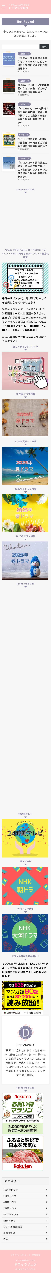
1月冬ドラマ (9, 1196)
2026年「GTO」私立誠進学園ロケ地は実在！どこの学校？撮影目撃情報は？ (33, 88)
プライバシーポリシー (19, 1255)
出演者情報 (9, 1232)
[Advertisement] (25, 220)
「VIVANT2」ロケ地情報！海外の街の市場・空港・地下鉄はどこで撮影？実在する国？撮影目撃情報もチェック (33, 115)
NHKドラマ (9, 1220)
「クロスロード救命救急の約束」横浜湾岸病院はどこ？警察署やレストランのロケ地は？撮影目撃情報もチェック (32, 169)
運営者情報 (36, 1255)
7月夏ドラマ (9, 1208)
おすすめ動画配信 (12, 1226)
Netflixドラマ (10, 1214)
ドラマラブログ (18, 8)
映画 (5, 1239)
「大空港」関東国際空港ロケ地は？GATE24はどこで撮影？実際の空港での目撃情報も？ (32, 63)
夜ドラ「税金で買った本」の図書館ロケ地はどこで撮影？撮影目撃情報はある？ (32, 142)
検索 (44, 46)
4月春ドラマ (9, 1202)
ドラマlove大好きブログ (25, 1260)
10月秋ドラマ (10, 1189)
